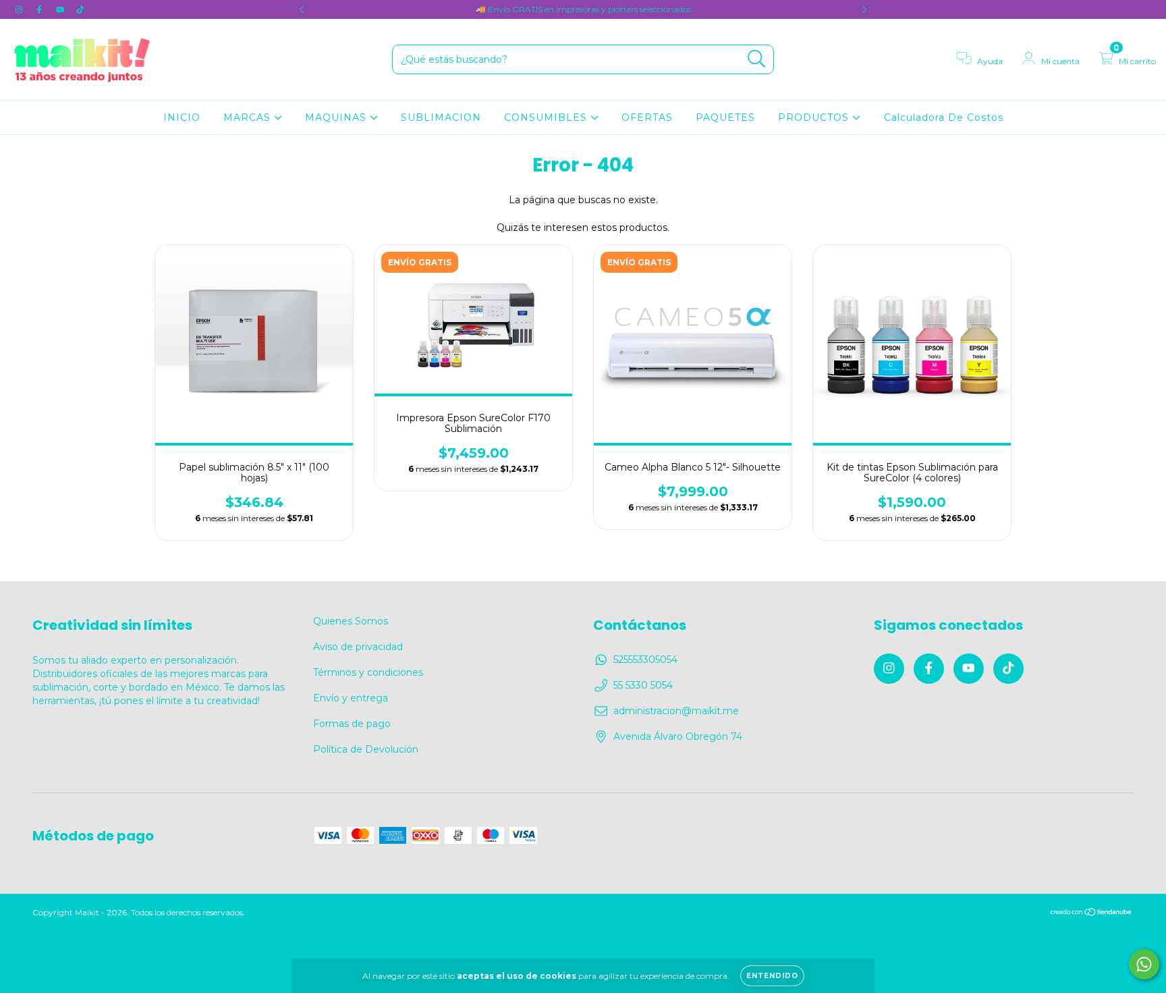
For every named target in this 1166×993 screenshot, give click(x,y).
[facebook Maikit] (40, 9)
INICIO (181, 117)
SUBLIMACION (441, 117)
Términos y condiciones (368, 672)
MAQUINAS (337, 117)
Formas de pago (352, 724)
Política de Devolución (365, 749)
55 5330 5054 (643, 685)
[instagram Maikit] (20, 9)
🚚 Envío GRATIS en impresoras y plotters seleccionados (583, 9)
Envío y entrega (350, 698)
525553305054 (645, 659)
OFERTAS (647, 117)
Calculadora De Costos (943, 117)
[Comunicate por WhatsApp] (1144, 964)
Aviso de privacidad (358, 647)
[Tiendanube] (1091, 913)
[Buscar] (757, 59)
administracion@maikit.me (676, 711)
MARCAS (248, 117)
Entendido (772, 975)
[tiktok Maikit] (80, 9)
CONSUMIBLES (547, 117)
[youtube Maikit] (61, 9)
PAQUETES (725, 117)
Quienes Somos (350, 621)
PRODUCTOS (815, 117)
